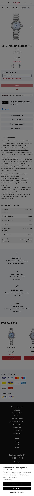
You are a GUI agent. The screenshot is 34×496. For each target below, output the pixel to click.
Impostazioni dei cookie (17, 492)
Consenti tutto (17, 484)
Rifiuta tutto (17, 488)
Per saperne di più (7, 479)
